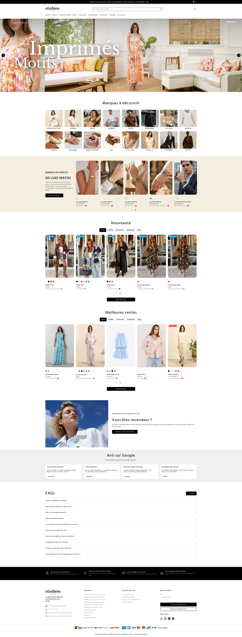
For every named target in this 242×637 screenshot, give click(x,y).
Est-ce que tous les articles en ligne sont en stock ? (61, 524)
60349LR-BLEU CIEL (50, 378)
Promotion (121, 15)
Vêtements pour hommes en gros (94, 600)
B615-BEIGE (140, 378)
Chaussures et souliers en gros (93, 607)
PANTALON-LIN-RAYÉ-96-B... (84, 379)
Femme (47, 15)
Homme (54, 15)
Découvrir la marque (54, 195)
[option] (121, 55)
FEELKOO (139, 376)
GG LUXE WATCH (80, 204)
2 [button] (137, 209)
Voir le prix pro (121, 299)
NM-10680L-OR (80, 206)
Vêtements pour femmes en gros (94, 595)
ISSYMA (47, 287)
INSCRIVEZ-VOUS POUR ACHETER (125, 432)
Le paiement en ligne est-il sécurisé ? (56, 542)
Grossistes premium (90, 618)
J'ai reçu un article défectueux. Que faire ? (58, 548)
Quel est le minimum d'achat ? (54, 518)
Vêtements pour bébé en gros (93, 605)
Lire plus (191, 493)
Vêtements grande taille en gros (94, 597)
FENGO (78, 377)
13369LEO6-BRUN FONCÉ (175, 289)
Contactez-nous (165, 597)
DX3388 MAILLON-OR (180, 206)
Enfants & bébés (65, 15)
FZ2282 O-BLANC (106, 206)
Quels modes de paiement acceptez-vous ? (58, 507)
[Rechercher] (161, 9)
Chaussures (83, 15)
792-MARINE (79, 289)
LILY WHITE (48, 376)
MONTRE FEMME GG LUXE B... (158, 206)
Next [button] (239, 55)
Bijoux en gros (88, 612)
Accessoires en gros (90, 610)
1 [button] (135, 209)
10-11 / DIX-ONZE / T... (173, 376)
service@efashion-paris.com (57, 606)
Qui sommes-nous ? (128, 595)
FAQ (161, 595)
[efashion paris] (52, 9)
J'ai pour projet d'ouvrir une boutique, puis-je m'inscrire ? (62, 554)
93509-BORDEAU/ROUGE (52, 289)
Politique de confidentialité (130, 600)
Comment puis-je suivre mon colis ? (56, 530)
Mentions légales (127, 602)
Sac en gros (87, 615)
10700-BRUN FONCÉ (112, 289)
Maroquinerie (93, 15)
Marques (113, 15)
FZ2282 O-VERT (129, 206)
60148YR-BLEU (111, 378)
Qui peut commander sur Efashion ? (56, 501)
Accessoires (103, 15)
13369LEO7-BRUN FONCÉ (144, 289)
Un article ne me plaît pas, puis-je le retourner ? (60, 536)
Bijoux (75, 15)
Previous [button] (3, 55)
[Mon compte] (195, 9)
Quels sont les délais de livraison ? (56, 512)
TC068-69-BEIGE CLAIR (174, 378)
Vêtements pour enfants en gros (94, 602)
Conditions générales (128, 597)
